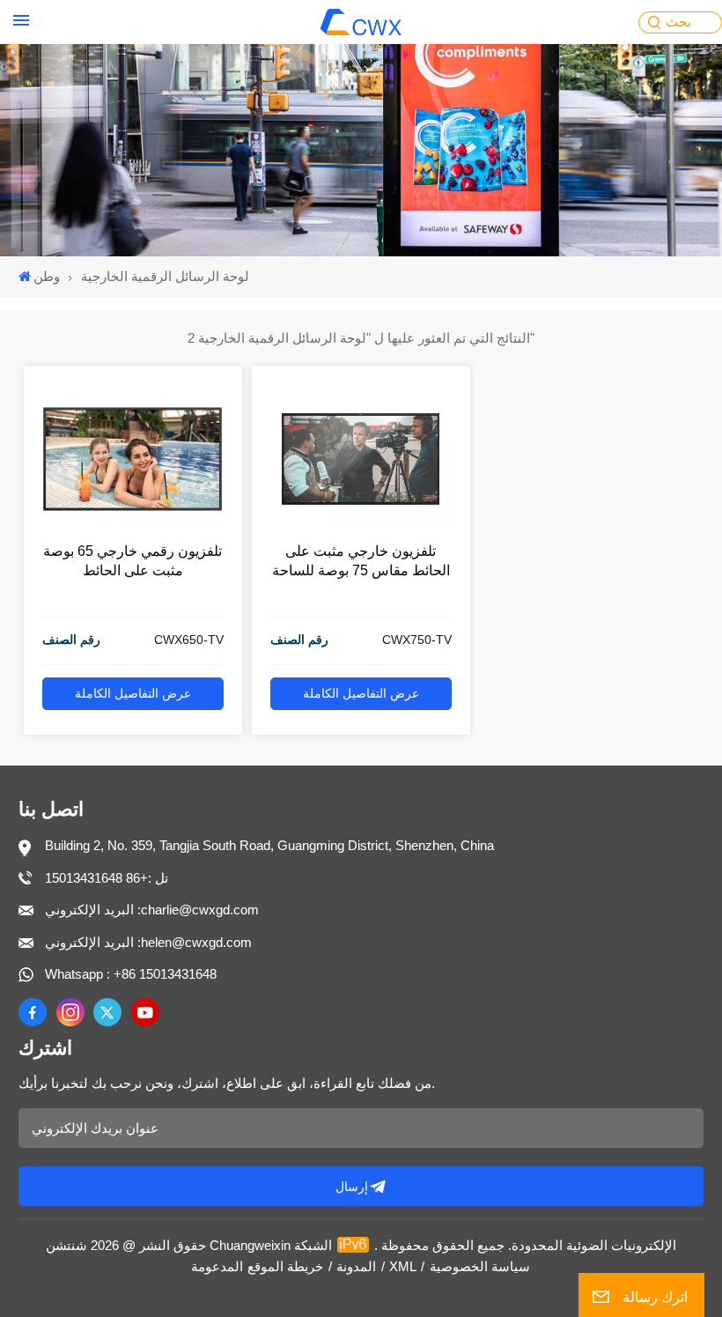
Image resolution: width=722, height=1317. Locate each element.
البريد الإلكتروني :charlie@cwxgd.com (152, 909)
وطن (46, 276)
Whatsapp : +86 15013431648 (131, 973)
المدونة (356, 1266)
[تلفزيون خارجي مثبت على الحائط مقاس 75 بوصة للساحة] (360, 521)
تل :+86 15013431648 (106, 877)
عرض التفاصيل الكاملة (133, 693)
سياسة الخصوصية (480, 1266)
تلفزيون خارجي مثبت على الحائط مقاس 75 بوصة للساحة (361, 561)
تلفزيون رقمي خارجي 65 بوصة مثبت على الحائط (132, 561)
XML (402, 1266)
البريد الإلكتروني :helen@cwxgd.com (148, 942)
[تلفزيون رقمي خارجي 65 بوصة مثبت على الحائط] (132, 521)
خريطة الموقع (285, 1266)
